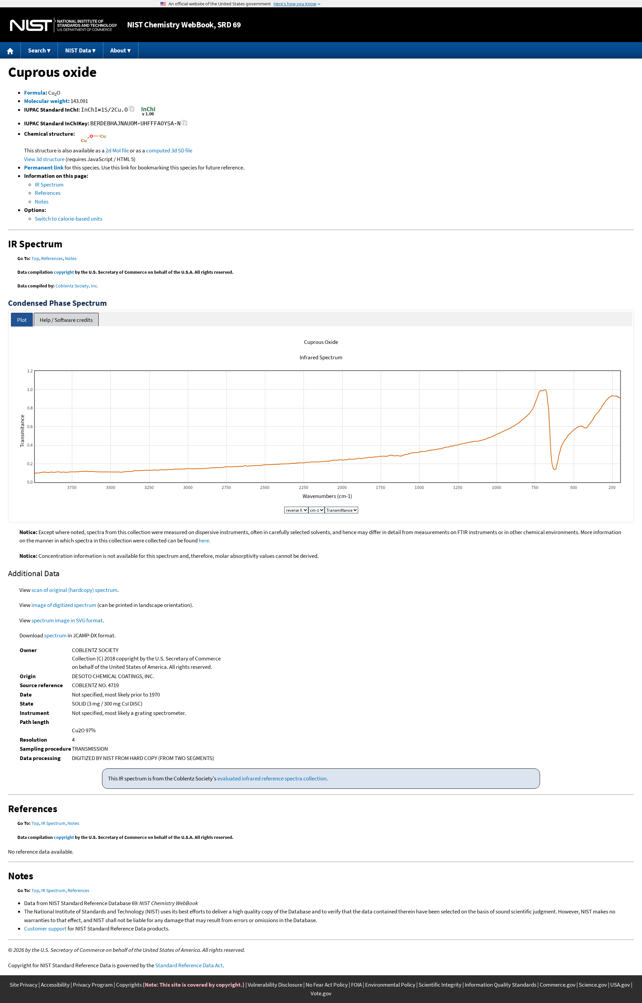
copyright (64, 272)
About (118, 50)
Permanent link (44, 167)
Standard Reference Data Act (189, 965)
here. (204, 540)
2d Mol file (117, 150)
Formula (34, 92)
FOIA (356, 984)
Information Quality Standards (500, 984)
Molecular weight (46, 101)
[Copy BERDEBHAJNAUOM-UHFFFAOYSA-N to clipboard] (184, 124)
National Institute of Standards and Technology (63, 24)
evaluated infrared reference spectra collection (271, 778)
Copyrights (129, 984)
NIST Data (78, 50)
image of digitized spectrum (63, 605)
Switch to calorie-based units (68, 218)
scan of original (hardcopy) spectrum (74, 590)
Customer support (45, 928)
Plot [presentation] (22, 320)
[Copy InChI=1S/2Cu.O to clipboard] (131, 111)
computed (158, 150)
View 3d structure (44, 159)
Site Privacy (23, 984)
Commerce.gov (557, 984)
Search (37, 50)
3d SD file (181, 150)
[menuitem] (10, 50)
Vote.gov (321, 993)
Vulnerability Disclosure (275, 984)
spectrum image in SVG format (67, 620)
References (48, 193)
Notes (41, 201)
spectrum (55, 635)
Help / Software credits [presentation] (66, 320)
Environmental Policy (390, 984)
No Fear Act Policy (327, 984)
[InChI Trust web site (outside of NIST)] (148, 115)
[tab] (22, 320)
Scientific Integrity (440, 984)
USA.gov (620, 984)
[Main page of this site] (10, 50)
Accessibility (55, 984)
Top (35, 258)
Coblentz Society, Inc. (77, 286)
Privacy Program (93, 984)
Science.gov (593, 984)
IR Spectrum (49, 184)
